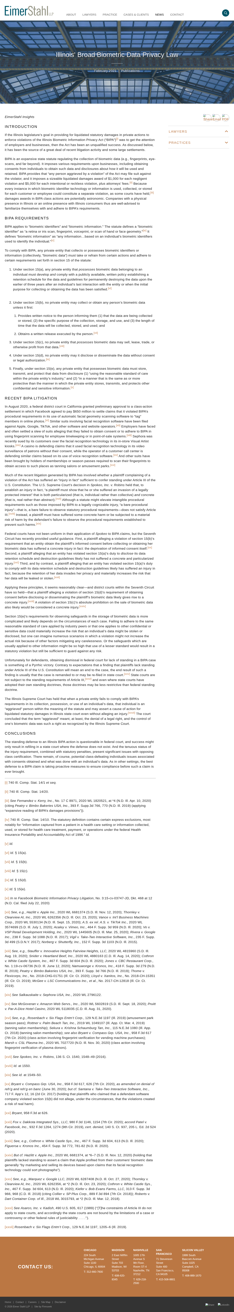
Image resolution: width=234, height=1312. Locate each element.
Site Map (45, 1302)
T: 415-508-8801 (165, 1279)
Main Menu (106, 4)
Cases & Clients (136, 14)
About (71, 14)
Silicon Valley (193, 1250)
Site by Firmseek (43, 1306)
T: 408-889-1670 (191, 1275)
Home (8, 1302)
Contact (177, 14)
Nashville (140, 1250)
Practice (110, 14)
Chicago (90, 1250)
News (159, 14)
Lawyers (89, 14)
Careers (32, 1302)
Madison (118, 1250)
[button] (207, 117)
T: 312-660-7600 (93, 1271)
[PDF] (225, 117)
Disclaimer (60, 1302)
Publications (130, 71)
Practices (180, 142)
